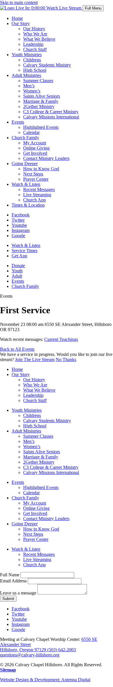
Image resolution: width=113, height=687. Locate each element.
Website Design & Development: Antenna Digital (45, 679)
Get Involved (35, 153)
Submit (8, 599)
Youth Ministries (27, 54)
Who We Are (35, 33)
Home (17, 18)
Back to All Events (17, 349)
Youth (17, 270)
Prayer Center (35, 179)
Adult (17, 275)
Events (18, 122)
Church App (34, 199)
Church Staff (35, 49)
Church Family (25, 137)
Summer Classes (38, 80)
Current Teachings (61, 339)
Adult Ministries (26, 75)
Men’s (28, 85)
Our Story (21, 23)
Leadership (33, 44)
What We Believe (39, 39)
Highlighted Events (41, 127)
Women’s (31, 90)
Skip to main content (19, 2)
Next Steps (33, 173)
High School (34, 70)
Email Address (13, 580)
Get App (19, 255)
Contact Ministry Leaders (46, 158)
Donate (18, 265)
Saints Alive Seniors (41, 96)
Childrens (32, 59)
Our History (34, 28)
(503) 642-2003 (61, 649)
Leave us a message (18, 592)
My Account (34, 142)
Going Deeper (25, 163)
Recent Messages (39, 189)
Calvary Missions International (51, 116)
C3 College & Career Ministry (51, 111)
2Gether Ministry (38, 106)
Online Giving (36, 148)
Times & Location (28, 205)
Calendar (31, 132)
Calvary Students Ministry (47, 65)
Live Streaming (37, 194)
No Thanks (66, 359)
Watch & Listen (26, 184)
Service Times (24, 250)
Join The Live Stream (34, 359)
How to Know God (41, 168)
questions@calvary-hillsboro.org (29, 654)
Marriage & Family (40, 101)
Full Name (9, 574)
